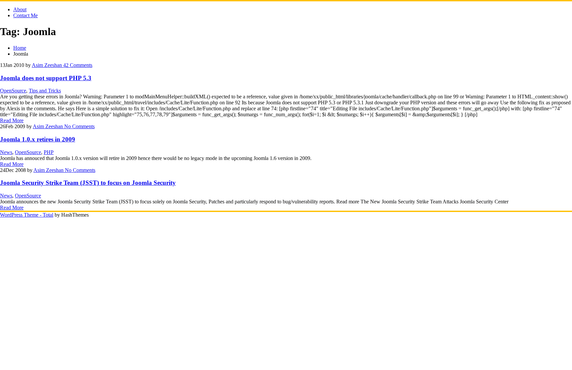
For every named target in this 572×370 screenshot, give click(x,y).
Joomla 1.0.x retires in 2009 (37, 139)
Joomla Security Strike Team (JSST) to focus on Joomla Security (88, 182)
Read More (12, 120)
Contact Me (25, 15)
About (19, 9)
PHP (49, 152)
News (6, 152)
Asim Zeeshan (47, 65)
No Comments (79, 126)
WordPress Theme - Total (26, 215)
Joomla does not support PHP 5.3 (45, 78)
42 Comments (77, 65)
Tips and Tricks (45, 90)
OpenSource (13, 90)
